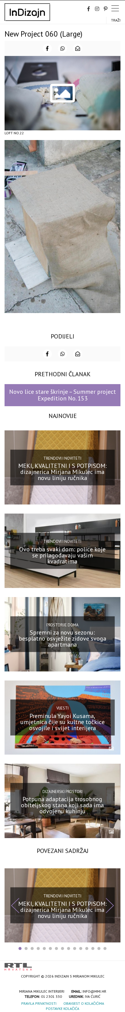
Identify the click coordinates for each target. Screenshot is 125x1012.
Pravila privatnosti (38, 1003)
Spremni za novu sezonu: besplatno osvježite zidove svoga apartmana (62, 638)
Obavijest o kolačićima (83, 1003)
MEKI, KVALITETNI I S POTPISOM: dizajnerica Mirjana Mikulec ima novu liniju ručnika (62, 472)
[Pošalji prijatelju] (77, 48)
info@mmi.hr (94, 991)
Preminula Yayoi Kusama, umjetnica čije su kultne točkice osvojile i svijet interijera (62, 722)
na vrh (114, 964)
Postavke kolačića (62, 1008)
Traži (115, 20)
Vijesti (62, 708)
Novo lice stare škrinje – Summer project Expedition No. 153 (62, 395)
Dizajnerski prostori (62, 791)
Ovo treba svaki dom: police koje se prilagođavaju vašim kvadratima (62, 555)
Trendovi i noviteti (62, 458)
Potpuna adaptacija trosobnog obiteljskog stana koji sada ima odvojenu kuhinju (62, 805)
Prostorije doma (62, 624)
